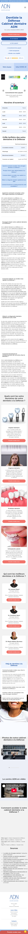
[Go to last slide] (3, 91)
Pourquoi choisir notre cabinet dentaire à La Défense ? (14, 171)
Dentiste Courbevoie (14, 912)
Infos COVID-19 (21, 67)
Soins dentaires (14, 913)
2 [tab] (10, 767)
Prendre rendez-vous (14, 932)
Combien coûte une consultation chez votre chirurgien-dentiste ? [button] (13, 693)
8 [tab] (17, 767)
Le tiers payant (14, 43)
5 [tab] (14, 767)
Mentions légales (14, 903)
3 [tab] (11, 767)
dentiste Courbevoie (9, 212)
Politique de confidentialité (14, 906)
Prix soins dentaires (14, 914)
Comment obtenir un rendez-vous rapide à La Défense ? (14, 176)
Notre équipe (7, 67)
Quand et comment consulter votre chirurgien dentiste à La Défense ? (14, 166)
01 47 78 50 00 (14, 38)
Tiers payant (14, 916)
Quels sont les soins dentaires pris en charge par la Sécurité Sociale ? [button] (13, 698)
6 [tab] (15, 767)
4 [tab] (12, 767)
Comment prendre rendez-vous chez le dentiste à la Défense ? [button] (13, 670)
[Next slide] (25, 91)
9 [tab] (18, 767)
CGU (14, 905)
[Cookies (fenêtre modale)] (25, 931)
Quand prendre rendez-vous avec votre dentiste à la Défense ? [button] (13, 687)
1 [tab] (9, 767)
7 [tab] (16, 767)
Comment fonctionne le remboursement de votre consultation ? (14, 185)
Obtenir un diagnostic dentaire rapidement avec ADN (14, 180)
